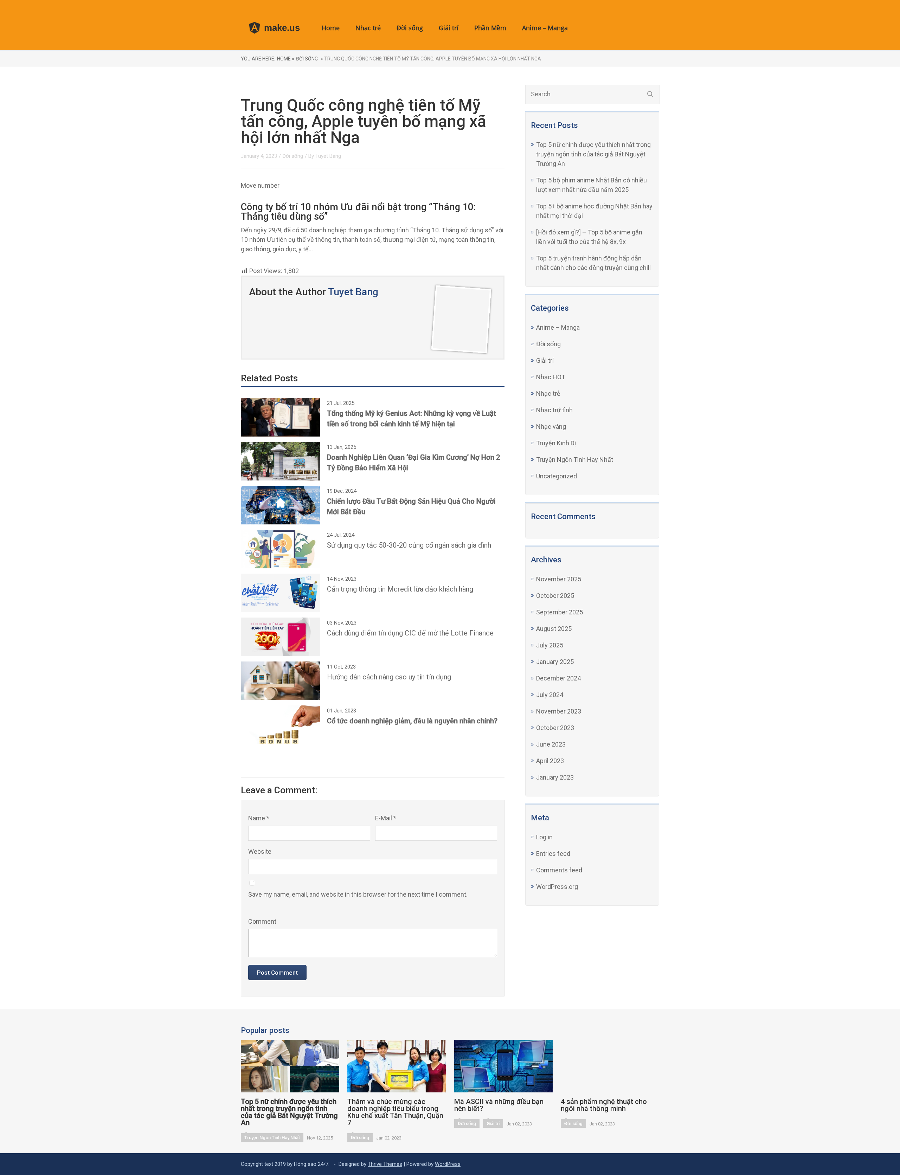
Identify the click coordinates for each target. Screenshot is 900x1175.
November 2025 (558, 579)
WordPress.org (557, 886)
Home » (285, 59)
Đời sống (410, 28)
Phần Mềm (490, 28)
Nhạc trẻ (368, 28)
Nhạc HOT (550, 377)
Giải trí (448, 28)
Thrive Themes (385, 1164)
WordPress (448, 1164)
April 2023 (550, 760)
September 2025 (559, 612)
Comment (262, 921)
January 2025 (555, 661)
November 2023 (558, 711)
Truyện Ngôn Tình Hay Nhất (574, 459)
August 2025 (554, 628)
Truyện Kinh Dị (556, 443)
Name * (258, 818)
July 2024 (549, 694)
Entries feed (553, 853)
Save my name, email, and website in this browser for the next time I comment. (358, 894)
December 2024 (558, 678)
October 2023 (555, 727)
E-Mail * (385, 818)
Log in (544, 837)
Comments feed (559, 870)
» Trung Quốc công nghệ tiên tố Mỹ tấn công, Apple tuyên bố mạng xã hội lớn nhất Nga (430, 59)
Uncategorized (556, 476)
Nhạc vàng (551, 426)
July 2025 (549, 645)
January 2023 (555, 777)
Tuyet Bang (328, 156)
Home (331, 28)
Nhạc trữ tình (554, 410)
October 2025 (555, 595)
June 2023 (551, 744)
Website (259, 851)
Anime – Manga (545, 28)
